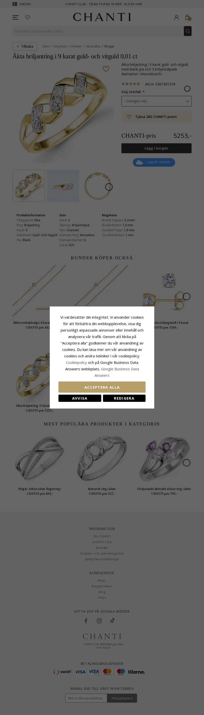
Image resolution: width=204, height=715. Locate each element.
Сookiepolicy (77, 362)
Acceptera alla (102, 387)
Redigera (124, 398)
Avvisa (80, 398)
